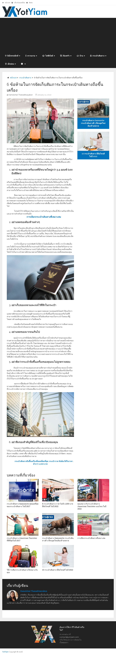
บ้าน (81, 56)
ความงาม (31, 56)
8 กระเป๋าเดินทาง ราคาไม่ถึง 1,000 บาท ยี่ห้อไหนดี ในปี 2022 (57, 505)
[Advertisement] (58, 35)
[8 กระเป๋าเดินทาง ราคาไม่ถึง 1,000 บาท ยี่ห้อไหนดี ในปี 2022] (58, 490)
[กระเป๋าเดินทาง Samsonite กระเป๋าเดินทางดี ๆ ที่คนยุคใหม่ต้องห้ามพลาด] (58, 524)
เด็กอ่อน (11, 64)
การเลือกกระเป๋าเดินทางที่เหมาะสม (91, 538)
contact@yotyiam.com (69, 637)
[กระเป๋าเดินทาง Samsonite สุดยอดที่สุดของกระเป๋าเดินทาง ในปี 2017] (23, 490)
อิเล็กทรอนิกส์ (12, 56)
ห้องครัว (66, 56)
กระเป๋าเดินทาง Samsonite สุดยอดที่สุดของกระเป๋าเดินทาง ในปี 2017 (22, 505)
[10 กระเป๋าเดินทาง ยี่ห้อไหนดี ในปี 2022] (58, 556)
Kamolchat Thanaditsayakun (20, 95)
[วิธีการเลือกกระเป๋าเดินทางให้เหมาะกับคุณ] (23, 556)
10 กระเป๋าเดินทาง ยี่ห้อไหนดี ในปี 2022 (57, 570)
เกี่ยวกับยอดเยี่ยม (19, 3)
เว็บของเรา (64, 642)
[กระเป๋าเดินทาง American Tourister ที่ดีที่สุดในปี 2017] (23, 524)
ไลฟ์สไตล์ (49, 56)
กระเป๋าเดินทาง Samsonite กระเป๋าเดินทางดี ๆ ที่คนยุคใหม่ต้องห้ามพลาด (58, 539)
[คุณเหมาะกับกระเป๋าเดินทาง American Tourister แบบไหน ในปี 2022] (93, 490)
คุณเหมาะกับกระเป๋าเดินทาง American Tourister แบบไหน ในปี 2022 (91, 506)
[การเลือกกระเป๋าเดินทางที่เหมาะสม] (93, 524)
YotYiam (5, 652)
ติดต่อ (31, 3)
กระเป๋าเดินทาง (98, 56)
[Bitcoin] (23, 64)
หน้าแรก (7, 3)
